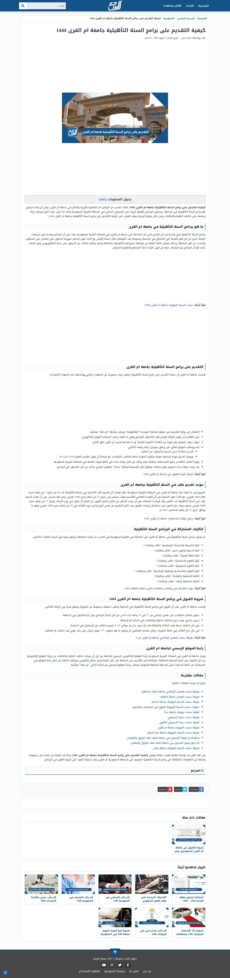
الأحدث (190, 5)
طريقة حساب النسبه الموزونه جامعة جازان (176, 748)
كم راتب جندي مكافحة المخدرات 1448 (43, 899)
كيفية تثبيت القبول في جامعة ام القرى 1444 (168, 474)
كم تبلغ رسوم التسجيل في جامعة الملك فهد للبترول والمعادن (165, 743)
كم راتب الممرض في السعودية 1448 (81, 899)
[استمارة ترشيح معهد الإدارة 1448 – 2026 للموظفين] (188, 884)
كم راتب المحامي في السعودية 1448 (118, 899)
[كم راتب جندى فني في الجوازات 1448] (151, 917)
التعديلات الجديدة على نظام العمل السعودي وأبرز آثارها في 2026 (154, 901)
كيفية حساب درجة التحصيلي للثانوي (179, 722)
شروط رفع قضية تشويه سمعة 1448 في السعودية (115, 932)
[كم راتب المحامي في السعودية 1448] (115, 884)
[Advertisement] (115, 67)
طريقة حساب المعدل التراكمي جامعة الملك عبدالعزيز (170, 691)
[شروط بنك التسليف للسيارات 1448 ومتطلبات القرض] (188, 917)
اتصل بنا (134, 971)
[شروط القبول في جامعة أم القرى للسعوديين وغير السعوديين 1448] (188, 834)
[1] (51, 374)
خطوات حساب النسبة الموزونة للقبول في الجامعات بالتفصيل (166, 707)
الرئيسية (203, 5)
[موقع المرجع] (115, 6)
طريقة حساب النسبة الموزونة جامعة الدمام (176, 701)
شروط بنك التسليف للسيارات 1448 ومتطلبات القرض (190, 934)
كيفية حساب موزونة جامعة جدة (182, 712)
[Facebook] (127, 965)
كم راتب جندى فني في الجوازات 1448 (153, 932)
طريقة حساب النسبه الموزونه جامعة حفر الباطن (173, 732)
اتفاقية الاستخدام (89, 971)
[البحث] (23, 6)
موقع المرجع (145, 216)
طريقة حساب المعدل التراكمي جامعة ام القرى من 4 (164, 637)
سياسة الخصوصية (114, 971)
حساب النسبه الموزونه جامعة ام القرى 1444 (169, 305)
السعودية (168, 18)
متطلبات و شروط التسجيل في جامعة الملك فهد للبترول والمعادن (163, 737)
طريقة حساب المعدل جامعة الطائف (180, 696)
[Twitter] (120, 965)
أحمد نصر (186, 38)
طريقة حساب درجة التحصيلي (184, 717)
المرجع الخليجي (186, 18)
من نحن (147, 971)
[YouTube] (104, 965)
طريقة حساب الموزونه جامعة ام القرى (178, 727)
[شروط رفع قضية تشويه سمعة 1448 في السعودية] (115, 917)
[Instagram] (112, 965)
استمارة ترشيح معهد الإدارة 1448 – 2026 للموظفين (191, 901)
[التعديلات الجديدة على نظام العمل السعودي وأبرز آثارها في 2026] (151, 884)
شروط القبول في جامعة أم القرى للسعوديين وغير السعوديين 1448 (189, 851)
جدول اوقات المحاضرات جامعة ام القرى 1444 (168, 518)
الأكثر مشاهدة (172, 5)
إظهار (102, 199)
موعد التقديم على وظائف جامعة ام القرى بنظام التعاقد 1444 (158, 588)
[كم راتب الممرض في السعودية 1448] (78, 884)
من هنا (104, 432)
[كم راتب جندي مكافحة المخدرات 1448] (41, 884)
